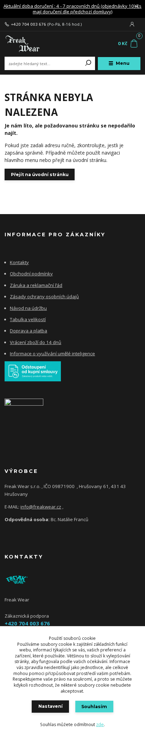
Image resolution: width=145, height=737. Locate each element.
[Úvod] (30, 44)
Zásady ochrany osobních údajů (44, 296)
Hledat (88, 63)
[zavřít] (136, 7)
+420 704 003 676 (28, 24)
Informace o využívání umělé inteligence (52, 353)
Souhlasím (94, 706)
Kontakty (19, 262)
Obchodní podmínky (31, 273)
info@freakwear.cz (40, 507)
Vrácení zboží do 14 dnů (35, 342)
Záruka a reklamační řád (36, 285)
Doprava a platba (28, 330)
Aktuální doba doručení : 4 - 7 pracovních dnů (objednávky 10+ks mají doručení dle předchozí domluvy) (72, 9)
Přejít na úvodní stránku (40, 174)
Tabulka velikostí (28, 319)
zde (100, 724)
